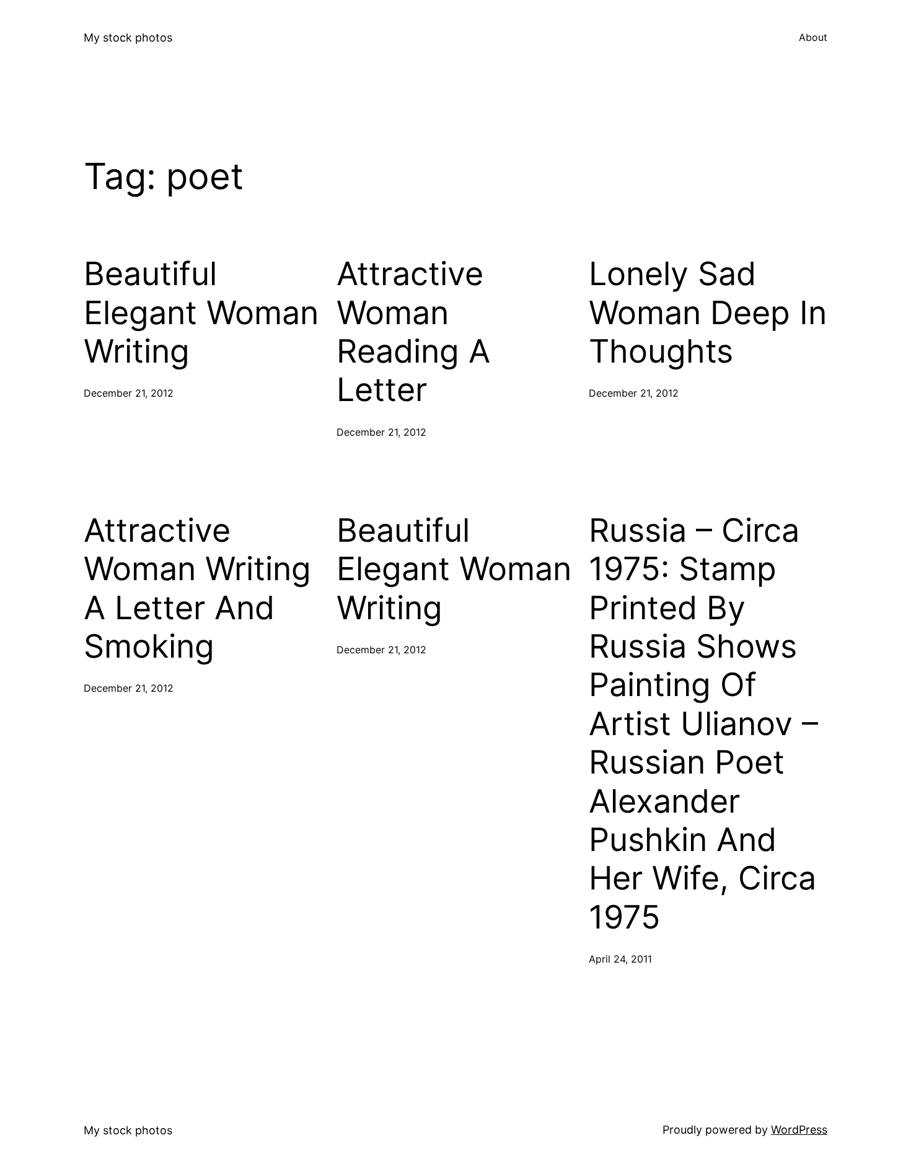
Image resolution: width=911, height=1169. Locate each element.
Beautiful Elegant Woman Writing (201, 313)
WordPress (799, 1129)
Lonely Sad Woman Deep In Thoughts (708, 313)
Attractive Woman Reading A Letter (413, 332)
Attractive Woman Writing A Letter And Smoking (197, 588)
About (813, 37)
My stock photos (128, 37)
